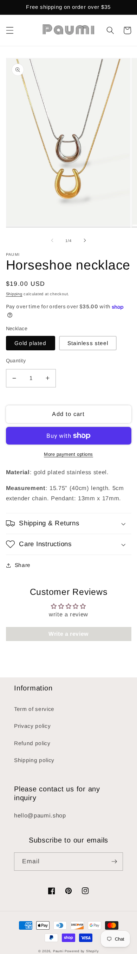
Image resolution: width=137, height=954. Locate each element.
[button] (9, 30)
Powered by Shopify (82, 951)
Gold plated (30, 343)
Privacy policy (32, 726)
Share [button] (23, 565)
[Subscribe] (114, 861)
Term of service (34, 709)
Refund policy (32, 743)
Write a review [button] (68, 634)
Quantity (16, 360)
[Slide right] (84, 240)
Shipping (14, 294)
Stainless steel (88, 343)
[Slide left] (52, 240)
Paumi (58, 951)
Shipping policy (34, 760)
